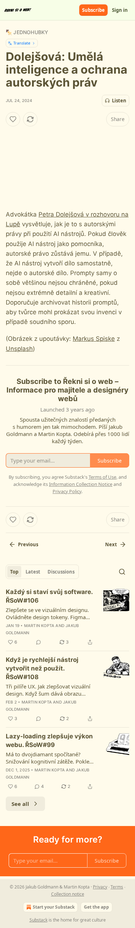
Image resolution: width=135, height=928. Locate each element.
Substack (39, 920)
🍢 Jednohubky (27, 32)
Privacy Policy (67, 491)
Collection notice (67, 894)
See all (20, 803)
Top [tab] (14, 572)
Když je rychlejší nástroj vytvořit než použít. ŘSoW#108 (42, 668)
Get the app (96, 907)
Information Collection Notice (80, 484)
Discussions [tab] (61, 572)
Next (111, 544)
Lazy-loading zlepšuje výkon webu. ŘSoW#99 (49, 740)
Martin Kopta (39, 625)
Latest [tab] (33, 572)
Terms (117, 887)
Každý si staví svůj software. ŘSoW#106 (49, 596)
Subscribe (93, 10)
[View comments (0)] (38, 642)
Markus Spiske (94, 338)
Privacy (100, 887)
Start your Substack (54, 907)
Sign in (120, 10)
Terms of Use (102, 477)
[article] (67, 617)
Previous (28, 544)
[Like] (13, 119)
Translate (21, 43)
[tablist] (42, 572)
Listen (119, 100)
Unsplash (19, 348)
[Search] (122, 572)
